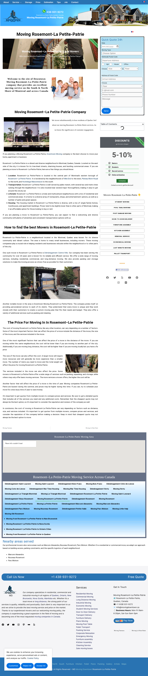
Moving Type (106, 50)
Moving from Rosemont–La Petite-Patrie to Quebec (28, 534)
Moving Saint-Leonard (121, 494)
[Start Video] (26, 133)
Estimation (122, 181)
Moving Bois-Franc (94, 484)
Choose (104, 69)
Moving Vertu (119, 489)
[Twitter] (8, 625)
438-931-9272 (54, 12)
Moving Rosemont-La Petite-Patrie (50, 34)
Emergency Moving (84, 636)
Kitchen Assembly (84, 642)
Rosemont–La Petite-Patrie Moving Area (74, 436)
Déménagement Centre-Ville (56, 253)
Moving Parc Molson (99, 509)
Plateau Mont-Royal (90, 179)
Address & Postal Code (110, 75)
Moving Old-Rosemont (14, 514)
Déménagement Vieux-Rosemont (19, 499)
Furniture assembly (84, 639)
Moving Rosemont (106, 499)
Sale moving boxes (84, 648)
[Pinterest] (23, 625)
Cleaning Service (83, 645)
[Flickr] (29, 625)
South (61, 664)
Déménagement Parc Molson (17, 509)
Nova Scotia (38, 598)
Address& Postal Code (109, 57)
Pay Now (128, 620)
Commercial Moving (84, 597)
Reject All (27, 666)
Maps (124, 664)
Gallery (109, 664)
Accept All (41, 666)
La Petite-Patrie (24, 179)
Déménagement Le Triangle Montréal (21, 494)
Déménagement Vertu (99, 489)
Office (126, 64)
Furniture (70, 664)
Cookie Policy (33, 658)
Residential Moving (84, 594)
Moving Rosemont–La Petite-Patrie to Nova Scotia (28, 524)
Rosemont (12, 179)
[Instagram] (18, 625)
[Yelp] (34, 625)
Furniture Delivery (83, 618)
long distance (41, 601)
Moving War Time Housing (74, 489)
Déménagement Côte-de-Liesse (120, 484)
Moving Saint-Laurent (44, 484)
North (54, 664)
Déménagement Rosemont (83, 499)
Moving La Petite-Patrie (47, 504)
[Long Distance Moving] (50, 232)
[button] (17, 2)
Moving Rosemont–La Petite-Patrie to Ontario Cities (28, 529)
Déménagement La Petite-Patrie (19, 504)
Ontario (63, 595)
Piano (93, 664)
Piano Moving (82, 621)
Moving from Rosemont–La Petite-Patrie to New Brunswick (31, 519)
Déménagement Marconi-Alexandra (77, 504)
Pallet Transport (83, 627)
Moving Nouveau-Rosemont (46, 509)
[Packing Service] (50, 233)
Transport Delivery (84, 615)
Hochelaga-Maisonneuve (32, 182)
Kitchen (79, 664)
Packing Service (83, 630)
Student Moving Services (87, 609)
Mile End (67, 179)
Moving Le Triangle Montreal (53, 494)
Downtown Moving (54, 154)
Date (103, 43)
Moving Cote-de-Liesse (15, 489)
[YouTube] (13, 625)
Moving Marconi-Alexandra (108, 504)
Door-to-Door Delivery (85, 612)
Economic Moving (83, 606)
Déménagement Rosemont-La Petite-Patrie (88, 494)
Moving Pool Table (84, 624)
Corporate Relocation (85, 633)
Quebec (55, 595)
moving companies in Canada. (47, 617)
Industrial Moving (83, 603)
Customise (13, 666)
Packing (101, 664)
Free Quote (136, 577)
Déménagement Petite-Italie (74, 509)
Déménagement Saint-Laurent (18, 484)
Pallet (86, 664)
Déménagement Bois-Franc (70, 484)
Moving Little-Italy (120, 509)
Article (117, 664)
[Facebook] (3, 625)
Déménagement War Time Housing (44, 489)
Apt (107, 64)
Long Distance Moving (85, 600)
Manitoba (48, 598)
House (116, 64)
